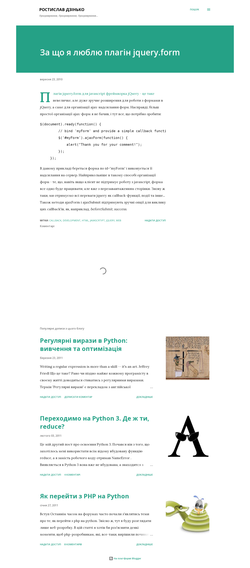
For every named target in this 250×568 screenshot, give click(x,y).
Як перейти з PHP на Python (84, 496)
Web (118, 220)
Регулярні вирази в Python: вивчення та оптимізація (83, 344)
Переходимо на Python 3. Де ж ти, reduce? (94, 422)
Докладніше (144, 396)
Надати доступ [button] (155, 220)
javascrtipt (97, 220)
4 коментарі (72, 474)
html (85, 220)
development (71, 220)
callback (55, 220)
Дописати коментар (78, 396)
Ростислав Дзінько (61, 9)
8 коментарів (73, 544)
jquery (110, 220)
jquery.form (72, 93)
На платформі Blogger (127, 558)
